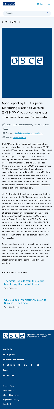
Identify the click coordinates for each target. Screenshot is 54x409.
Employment (9, 354)
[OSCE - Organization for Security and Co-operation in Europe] (9, 3)
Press (6, 370)
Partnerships (9, 375)
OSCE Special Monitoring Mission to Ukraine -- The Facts (25, 301)
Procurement (8, 390)
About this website (11, 395)
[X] (19, 365)
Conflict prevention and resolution (28, 133)
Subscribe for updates (13, 359)
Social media (9, 364)
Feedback (7, 404)
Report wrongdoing (11, 399)
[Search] (47, 13)
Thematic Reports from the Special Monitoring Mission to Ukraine (24, 282)
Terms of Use (8, 386)
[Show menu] (49, 4)
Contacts (7, 349)
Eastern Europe (19, 137)
